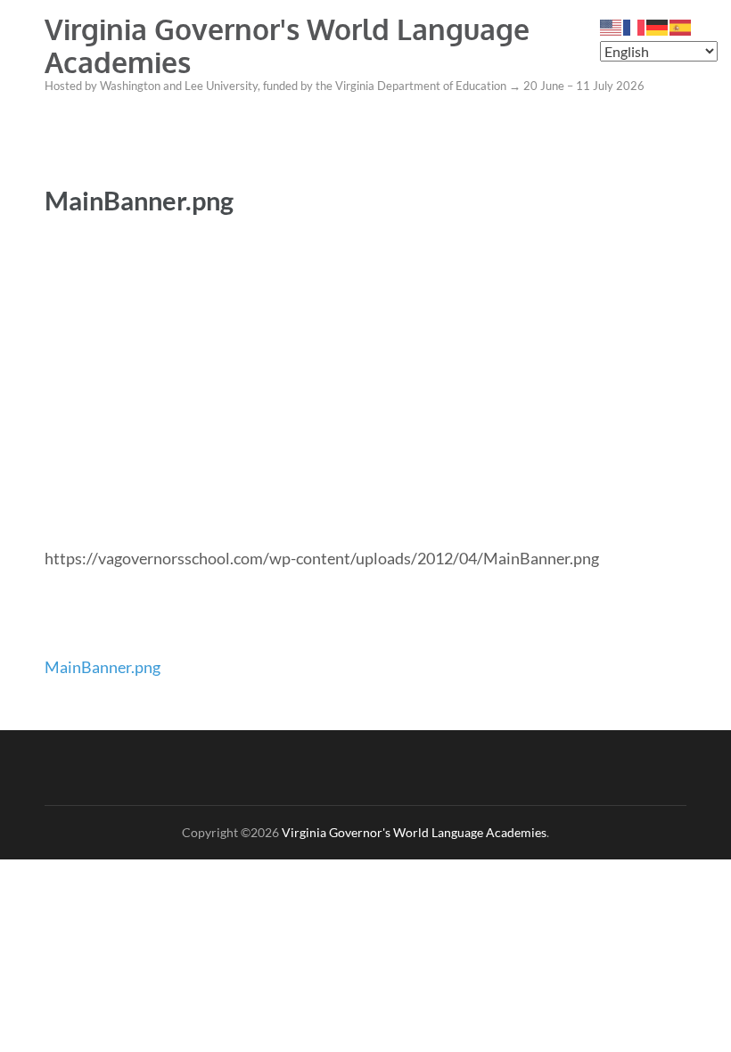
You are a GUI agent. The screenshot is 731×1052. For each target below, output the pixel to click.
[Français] (634, 26)
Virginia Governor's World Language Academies (287, 45)
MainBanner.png (102, 667)
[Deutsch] (657, 26)
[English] (611, 26)
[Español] (681, 26)
